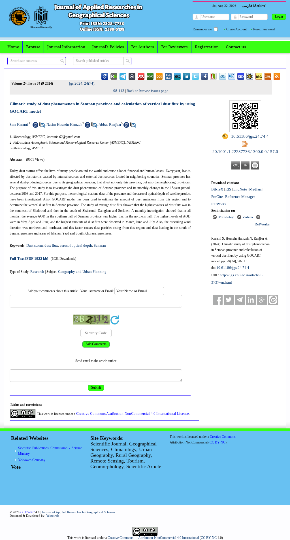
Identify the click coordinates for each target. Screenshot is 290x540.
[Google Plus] (262, 300)
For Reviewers (174, 47)
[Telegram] (240, 300)
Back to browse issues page (147, 91)
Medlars (255, 189)
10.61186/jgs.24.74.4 (232, 267)
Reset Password (264, 29)
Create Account (236, 29)
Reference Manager (240, 196)
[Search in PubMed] (42, 126)
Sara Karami (19, 124)
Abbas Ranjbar (110, 124)
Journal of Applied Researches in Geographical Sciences (78, 512)
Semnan (100, 245)
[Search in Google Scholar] (35, 126)
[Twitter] (229, 300)
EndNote (240, 189)
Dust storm (34, 245)
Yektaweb (52, 515)
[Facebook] (218, 300)
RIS (228, 189)
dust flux (51, 245)
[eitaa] (273, 300)
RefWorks (218, 204)
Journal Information (66, 47)
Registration (207, 47)
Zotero (248, 217)
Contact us (236, 47)
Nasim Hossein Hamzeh (64, 124)
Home (13, 47)
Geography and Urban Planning (82, 271)
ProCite (217, 196)
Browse (33, 47)
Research (37, 271)
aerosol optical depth (76, 245)
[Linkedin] (251, 300)
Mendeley (226, 217)
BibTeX (217, 189)
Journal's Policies (108, 47)
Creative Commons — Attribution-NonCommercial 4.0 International (153, 538)
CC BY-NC (209, 538)
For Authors (142, 47)
